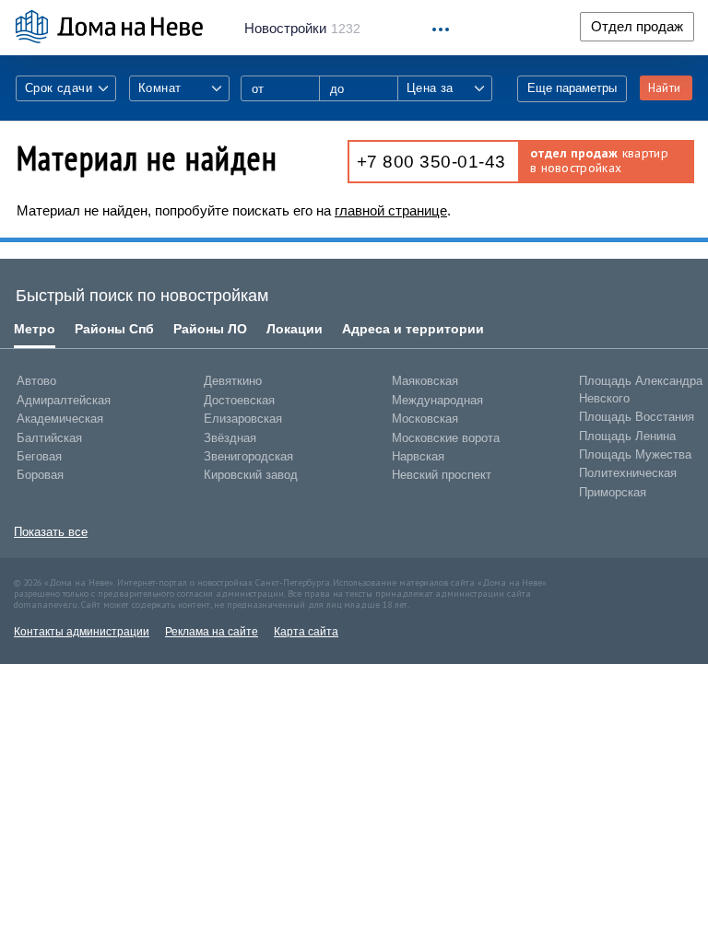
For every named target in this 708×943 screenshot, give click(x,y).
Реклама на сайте (211, 631)
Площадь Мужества (635, 454)
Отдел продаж (637, 26)
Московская (425, 418)
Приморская (612, 492)
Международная (437, 400)
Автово (36, 381)
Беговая (39, 456)
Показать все (51, 532)
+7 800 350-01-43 (431, 161)
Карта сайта (306, 631)
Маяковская (425, 381)
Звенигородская (248, 456)
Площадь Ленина (627, 436)
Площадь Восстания (636, 417)
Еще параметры (572, 88)
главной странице (391, 210)
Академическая (60, 418)
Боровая (40, 475)
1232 (302, 28)
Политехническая (628, 473)
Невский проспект (441, 475)
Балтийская (49, 438)
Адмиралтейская (64, 400)
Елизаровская (243, 418)
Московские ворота (446, 438)
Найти (664, 88)
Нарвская (418, 456)
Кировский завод (251, 475)
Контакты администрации (81, 631)
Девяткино (233, 381)
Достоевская (239, 400)
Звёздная (230, 438)
